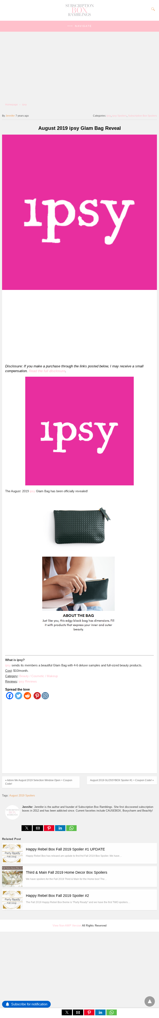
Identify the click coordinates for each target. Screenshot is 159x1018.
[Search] (152, 9)
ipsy (24, 104)
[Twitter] (18, 698)
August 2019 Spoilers (22, 795)
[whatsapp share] (71, 830)
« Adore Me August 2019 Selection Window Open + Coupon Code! (38, 782)
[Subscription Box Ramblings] (79, 15)
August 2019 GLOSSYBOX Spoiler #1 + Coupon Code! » (122, 780)
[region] (78, 326)
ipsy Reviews (28, 681)
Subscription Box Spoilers (142, 115)
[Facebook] (9, 698)
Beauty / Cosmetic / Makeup (38, 676)
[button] (79, 26)
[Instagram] (45, 698)
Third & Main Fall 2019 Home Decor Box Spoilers (66, 872)
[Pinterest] (36, 698)
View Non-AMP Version (67, 925)
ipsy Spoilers (119, 115)
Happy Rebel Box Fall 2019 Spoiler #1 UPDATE (65, 849)
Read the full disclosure (47, 371)
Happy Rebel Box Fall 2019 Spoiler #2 (57, 896)
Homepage (11, 104)
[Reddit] (27, 698)
